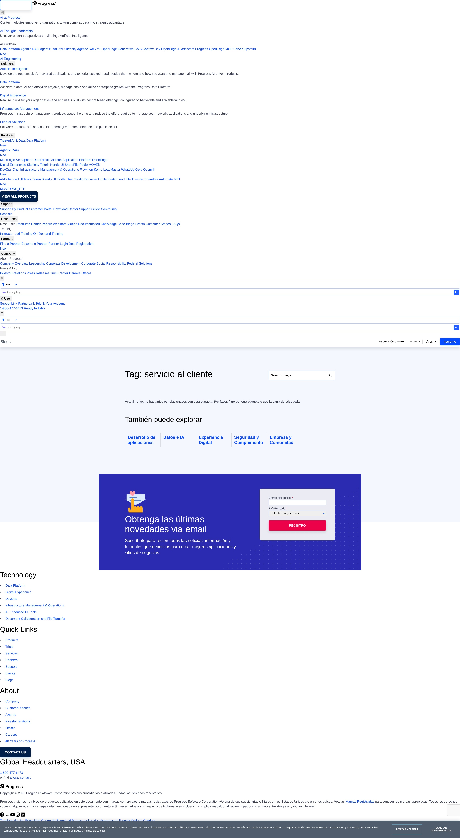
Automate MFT (90, 181)
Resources (9, 219)
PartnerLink (26, 303)
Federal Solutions (12, 122)
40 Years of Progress (20, 741)
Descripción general (392, 341)
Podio (83, 164)
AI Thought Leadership (16, 31)
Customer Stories (158, 224)
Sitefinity (33, 164)
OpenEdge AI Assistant (177, 49)
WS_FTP (18, 189)
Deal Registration (46, 246)
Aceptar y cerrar (407, 829)
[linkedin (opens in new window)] (23, 816)
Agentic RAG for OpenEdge (97, 49)
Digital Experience (13, 95)
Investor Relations (13, 273)
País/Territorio (277, 508)
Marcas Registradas (360, 801)
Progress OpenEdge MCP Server (219, 49)
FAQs (176, 224)
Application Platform (76, 160)
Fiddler (62, 179)
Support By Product (14, 209)
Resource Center (28, 224)
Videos (72, 224)
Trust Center (59, 273)
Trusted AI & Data (12, 140)
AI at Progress (10, 17)
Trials (9, 647)
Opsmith (128, 51)
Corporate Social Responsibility (103, 263)
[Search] (2, 278)
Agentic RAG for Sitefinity (58, 49)
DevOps (6, 169)
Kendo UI (57, 164)
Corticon (56, 160)
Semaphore (24, 160)
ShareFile (72, 164)
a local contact (20, 777)
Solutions (7, 64)
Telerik (44, 164)
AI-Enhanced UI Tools (15, 179)
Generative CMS (130, 49)
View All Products (19, 196)
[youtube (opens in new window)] (13, 816)
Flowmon (86, 169)
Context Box (151, 49)
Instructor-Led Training (16, 233)
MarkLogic (7, 160)
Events (140, 224)
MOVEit (94, 164)
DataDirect (41, 160)
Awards (10, 714)
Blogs (130, 224)
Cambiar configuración (441, 829)
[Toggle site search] (2, 313)
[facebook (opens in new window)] (2, 816)
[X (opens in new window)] (7, 816)
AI (2, 12)
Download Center (65, 209)
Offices (86, 273)
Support (6, 204)
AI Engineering (10, 59)
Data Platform (10, 49)
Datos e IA (173, 437)
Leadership (37, 263)
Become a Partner (34, 244)
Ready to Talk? (34, 308)
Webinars (59, 224)
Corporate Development (63, 263)
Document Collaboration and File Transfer (35, 619)
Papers (47, 224)
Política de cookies (95, 830)
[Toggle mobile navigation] (3, 333)
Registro (450, 342)
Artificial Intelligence (14, 69)
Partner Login (58, 244)
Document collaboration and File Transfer (113, 179)
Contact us (15, 752)
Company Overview (14, 263)
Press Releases (38, 273)
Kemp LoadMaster (107, 169)
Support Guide (89, 209)
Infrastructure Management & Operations (49, 169)
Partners (7, 238)
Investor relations (17, 721)
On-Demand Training (48, 233)
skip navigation (16, 5)
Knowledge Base (113, 224)
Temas (414, 341)
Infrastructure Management (19, 108)
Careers (74, 273)
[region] (230, 829)
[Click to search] (331, 375)
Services (6, 214)
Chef (16, 169)
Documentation (89, 224)
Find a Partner (10, 244)
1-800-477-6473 (11, 308)
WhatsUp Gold (131, 169)
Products (7, 135)
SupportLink (8, 303)
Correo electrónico (280, 498)
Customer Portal (40, 209)
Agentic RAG (29, 49)
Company (8, 253)
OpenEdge (99, 160)
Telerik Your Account (50, 303)
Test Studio (75, 179)
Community (109, 209)
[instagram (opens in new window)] (18, 816)
